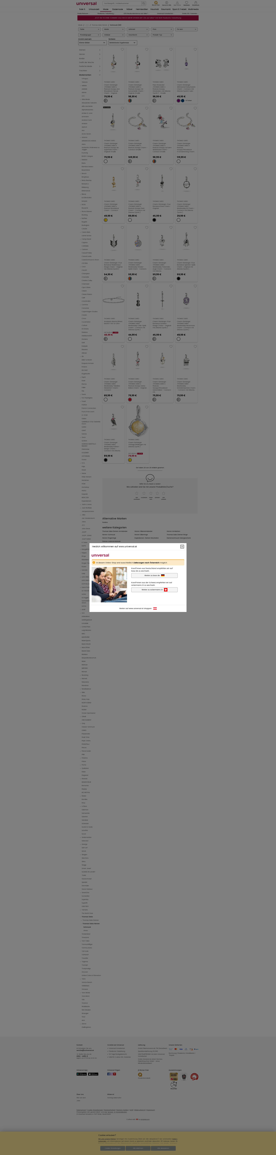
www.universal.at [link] (136, 608)
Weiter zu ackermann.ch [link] (152, 589)
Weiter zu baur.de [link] (152, 575)
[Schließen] (182, 546)
